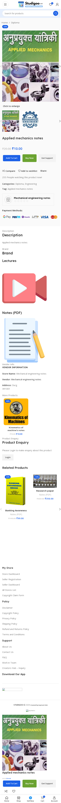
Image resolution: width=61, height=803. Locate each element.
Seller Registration (11, 579)
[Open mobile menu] (5, 4)
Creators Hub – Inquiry (13, 667)
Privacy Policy (9, 618)
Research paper (45, 490)
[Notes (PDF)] (24, 339)
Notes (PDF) (16, 514)
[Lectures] (24, 288)
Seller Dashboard (11, 584)
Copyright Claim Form (13, 595)
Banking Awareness (16, 510)
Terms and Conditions (13, 634)
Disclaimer (7, 607)
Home (4, 22)
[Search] (55, 13)
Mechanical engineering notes (26, 379)
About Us (7, 646)
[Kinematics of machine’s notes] (16, 411)
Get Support (47, 158)
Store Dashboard (11, 573)
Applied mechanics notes (20, 188)
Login (8, 457)
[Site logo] (30, 4)
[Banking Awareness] (16, 491)
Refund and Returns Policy (15, 629)
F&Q (4, 657)
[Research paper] (45, 481)
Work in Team (9, 662)
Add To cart (11, 158)
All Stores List (9, 589)
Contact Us (7, 651)
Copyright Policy (10, 613)
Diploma (15, 22)
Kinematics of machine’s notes (16, 428)
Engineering (31, 183)
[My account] (57, 4)
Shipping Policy (9, 623)
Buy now (29, 158)
